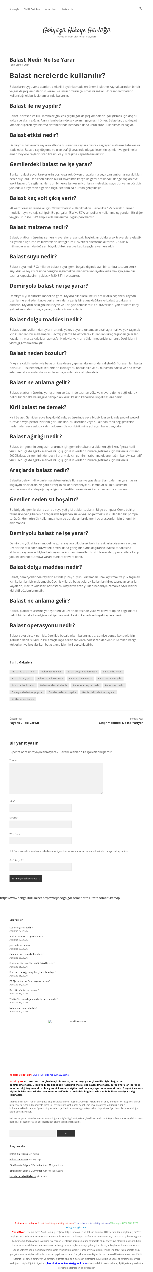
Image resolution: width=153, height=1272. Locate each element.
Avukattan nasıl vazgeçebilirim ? (26, 936)
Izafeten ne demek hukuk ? (23, 1008)
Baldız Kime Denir (19, 1154)
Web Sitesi (15, 834)
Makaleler (26, 662)
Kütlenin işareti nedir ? (21, 927)
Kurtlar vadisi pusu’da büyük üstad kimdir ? (32, 963)
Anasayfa (14, 9)
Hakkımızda (67, 9)
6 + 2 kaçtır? (17, 860)
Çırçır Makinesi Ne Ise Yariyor (121, 723)
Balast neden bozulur (23, 685)
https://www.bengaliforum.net (21, 898)
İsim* (12, 801)
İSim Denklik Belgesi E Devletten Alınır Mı (30, 1165)
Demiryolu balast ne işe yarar (27, 692)
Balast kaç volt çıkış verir (50, 678)
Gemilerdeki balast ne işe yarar (98, 692)
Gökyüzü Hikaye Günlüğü (76, 30)
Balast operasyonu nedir (86, 685)
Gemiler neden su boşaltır (62, 692)
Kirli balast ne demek (23, 699)
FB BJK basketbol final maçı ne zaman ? (30, 981)
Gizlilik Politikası (32, 9)
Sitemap (114, 898)
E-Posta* (14, 817)
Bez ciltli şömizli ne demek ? (24, 990)
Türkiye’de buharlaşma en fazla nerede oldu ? (33, 999)
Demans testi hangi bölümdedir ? (27, 954)
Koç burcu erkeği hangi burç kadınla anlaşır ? (33, 972)
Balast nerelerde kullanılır (53, 685)
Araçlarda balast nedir (23, 671)
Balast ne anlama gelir (109, 678)
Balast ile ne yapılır (22, 678)
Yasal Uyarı (51, 9)
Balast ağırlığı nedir (51, 671)
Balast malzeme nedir (80, 678)
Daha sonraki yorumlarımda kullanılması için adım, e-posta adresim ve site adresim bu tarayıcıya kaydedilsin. (71, 851)
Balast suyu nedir (114, 685)
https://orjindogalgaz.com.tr (62, 898)
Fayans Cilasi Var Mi (24, 723)
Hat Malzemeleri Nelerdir (23, 1176)
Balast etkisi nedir (112, 671)
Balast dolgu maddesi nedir (82, 671)
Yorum (13, 760)
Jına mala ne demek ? (21, 945)
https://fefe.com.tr (95, 898)
